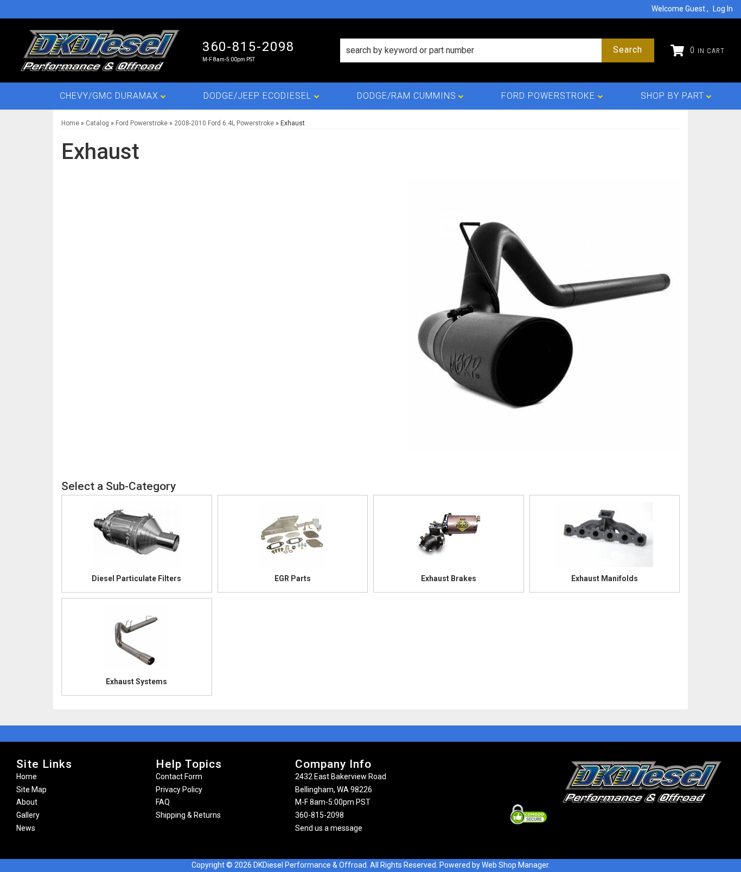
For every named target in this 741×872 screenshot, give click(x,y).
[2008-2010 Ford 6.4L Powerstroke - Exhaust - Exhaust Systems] (136, 641)
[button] (497, 50)
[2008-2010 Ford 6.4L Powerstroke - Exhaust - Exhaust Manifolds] (604, 537)
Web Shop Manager (515, 865)
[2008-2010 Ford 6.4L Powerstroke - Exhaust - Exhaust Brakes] (448, 537)
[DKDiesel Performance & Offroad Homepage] (101, 50)
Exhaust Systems (136, 681)
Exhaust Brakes (448, 578)
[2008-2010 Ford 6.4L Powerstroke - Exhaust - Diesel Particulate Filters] (136, 537)
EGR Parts (292, 578)
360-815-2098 (319, 815)
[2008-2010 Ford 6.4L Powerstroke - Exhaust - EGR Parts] (293, 537)
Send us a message (328, 828)
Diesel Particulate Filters (136, 578)
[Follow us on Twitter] (654, 824)
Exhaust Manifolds (604, 578)
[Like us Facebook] (624, 824)
